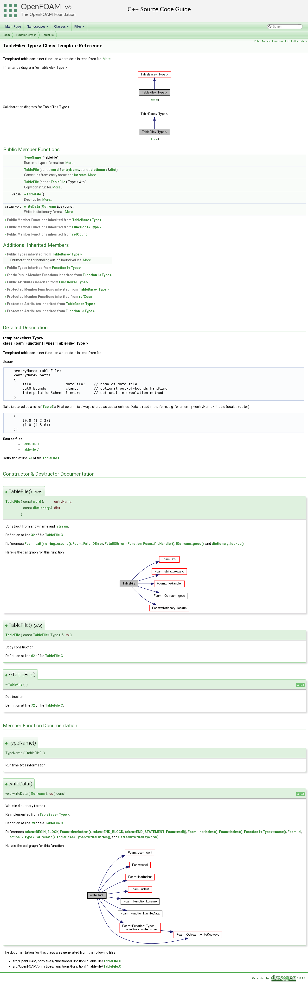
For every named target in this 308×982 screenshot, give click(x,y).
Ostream (49, 206)
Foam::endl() (176, 832)
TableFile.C (30, 449)
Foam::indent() (231, 832)
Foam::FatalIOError (87, 544)
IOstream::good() (190, 544)
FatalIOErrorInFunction (123, 544)
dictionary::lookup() (228, 544)
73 (30, 458)
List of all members (296, 41)
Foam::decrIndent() (75, 832)
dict (113, 170)
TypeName (32, 157)
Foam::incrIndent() (203, 832)
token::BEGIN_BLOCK (41, 832)
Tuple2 (47, 407)
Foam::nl (294, 832)
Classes (61, 28)
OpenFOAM (41, 7)
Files (79, 28)
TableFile (48, 34)
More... (108, 59)
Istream (80, 175)
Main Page (13, 26)
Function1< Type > (86, 227)
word (55, 170)
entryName (70, 170)
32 (33, 535)
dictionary (98, 170)
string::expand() (58, 544)
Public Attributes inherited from (47, 282)
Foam (6, 34)
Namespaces (38, 28)
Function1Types (26, 34)
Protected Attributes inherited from (51, 304)
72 (33, 705)
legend (154, 99)
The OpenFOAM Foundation (48, 14)
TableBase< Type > (87, 220)
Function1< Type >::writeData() (30, 837)
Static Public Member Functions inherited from (59, 275)
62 (33, 656)
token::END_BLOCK (107, 832)
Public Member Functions (268, 41)
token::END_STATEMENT (145, 832)
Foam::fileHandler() (158, 544)
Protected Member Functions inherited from (57, 289)
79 (33, 823)
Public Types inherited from (44, 254)
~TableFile (32, 194)
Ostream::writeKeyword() (138, 837)
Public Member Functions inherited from (54, 220)
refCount (79, 234)
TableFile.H (30, 444)
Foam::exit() (34, 544)
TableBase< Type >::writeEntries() (83, 837)
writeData (32, 206)
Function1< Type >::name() (265, 832)
